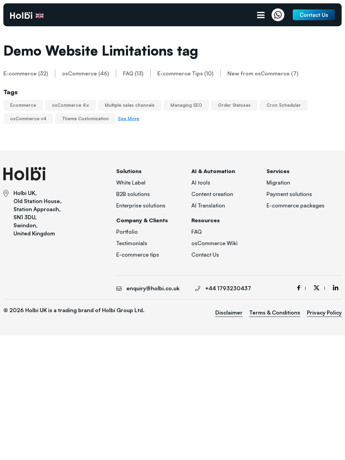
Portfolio (127, 231)
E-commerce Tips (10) (185, 73)
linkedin (335, 287)
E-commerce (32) (25, 73)
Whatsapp (280, 14)
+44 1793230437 (228, 288)
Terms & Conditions (274, 312)
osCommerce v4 (28, 118)
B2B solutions (133, 194)
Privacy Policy (324, 312)
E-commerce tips (137, 254)
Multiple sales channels (130, 105)
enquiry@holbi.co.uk (153, 288)
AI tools (200, 182)
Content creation (212, 194)
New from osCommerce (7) (263, 73)
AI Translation (208, 205)
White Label (131, 182)
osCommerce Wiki (214, 243)
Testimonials (131, 243)
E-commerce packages (295, 205)
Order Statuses (234, 105)
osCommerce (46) (85, 73)
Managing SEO (186, 105)
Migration (278, 182)
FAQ (196, 231)
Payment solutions (289, 194)
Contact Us (205, 254)
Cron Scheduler (283, 105)
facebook (301, 287)
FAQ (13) (133, 73)
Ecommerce (23, 105)
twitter (319, 287)
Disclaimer (229, 312)
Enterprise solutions (140, 205)
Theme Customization (85, 118)
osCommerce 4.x (70, 105)
